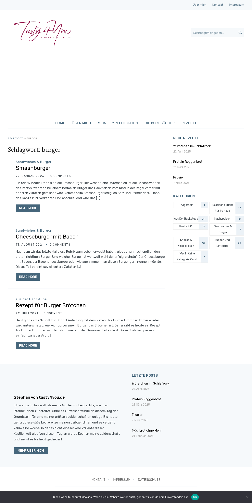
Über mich (199, 4)
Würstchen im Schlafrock (192, 146)
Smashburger (33, 168)
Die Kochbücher (160, 123)
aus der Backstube (31, 299)
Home (60, 123)
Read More (28, 208)
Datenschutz (149, 480)
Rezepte (189, 123)
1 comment (53, 313)
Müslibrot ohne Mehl (146, 430)
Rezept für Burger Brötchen (51, 305)
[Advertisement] (126, 83)
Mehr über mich (31, 450)
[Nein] (247, 497)
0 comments (60, 176)
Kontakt (217, 4)
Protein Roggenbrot (187, 162)
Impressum (236, 4)
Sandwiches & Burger (34, 162)
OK (195, 496)
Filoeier (178, 177)
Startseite (15, 138)
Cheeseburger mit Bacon (47, 236)
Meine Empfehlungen (118, 123)
